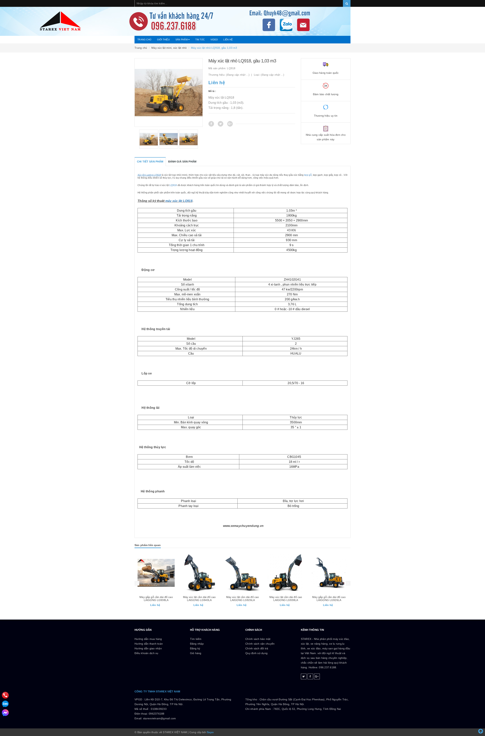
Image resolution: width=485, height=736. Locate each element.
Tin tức (200, 39)
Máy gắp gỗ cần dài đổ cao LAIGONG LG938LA (156, 599)
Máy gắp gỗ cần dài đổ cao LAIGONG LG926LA (329, 599)
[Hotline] (5, 695)
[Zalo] (5, 704)
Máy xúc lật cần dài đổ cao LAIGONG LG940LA (199, 599)
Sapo (210, 732)
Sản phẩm (181, 39)
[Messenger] (5, 712)
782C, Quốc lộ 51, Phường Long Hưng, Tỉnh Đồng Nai (307, 708)
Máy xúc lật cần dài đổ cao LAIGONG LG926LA (242, 599)
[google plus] (317, 676)
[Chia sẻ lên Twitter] (220, 124)
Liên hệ (228, 39)
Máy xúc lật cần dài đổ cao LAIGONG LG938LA (285, 599)
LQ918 (173, 185)
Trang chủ (144, 39)
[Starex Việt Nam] (242, 18)
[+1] (230, 124)
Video (214, 39)
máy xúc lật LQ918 (178, 200)
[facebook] (310, 676)
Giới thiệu (163, 39)
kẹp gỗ (308, 175)
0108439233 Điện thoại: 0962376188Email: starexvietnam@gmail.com (155, 713)
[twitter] (303, 676)
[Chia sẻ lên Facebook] (211, 124)
